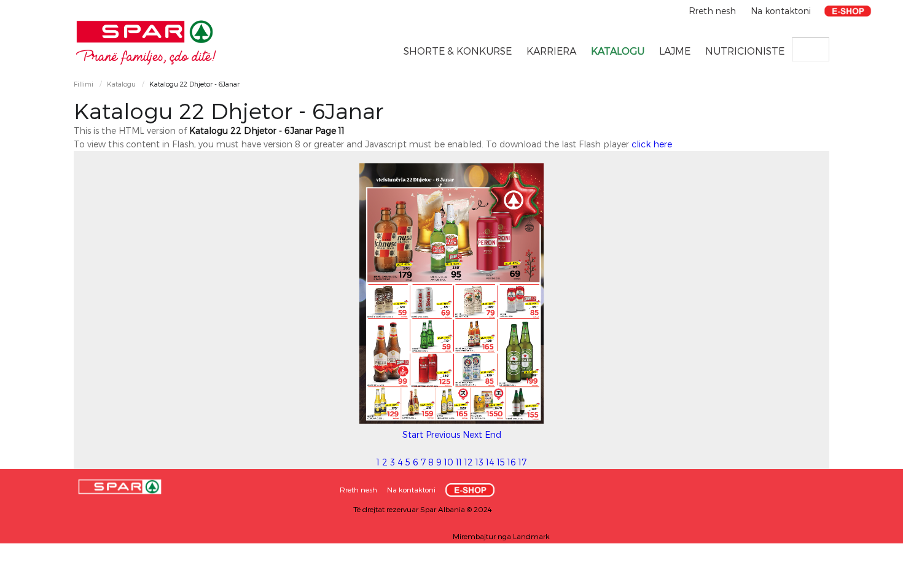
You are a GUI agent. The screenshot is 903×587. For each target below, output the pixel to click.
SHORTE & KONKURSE (458, 50)
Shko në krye (869, 573)
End (493, 434)
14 (490, 462)
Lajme (674, 50)
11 (459, 462)
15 (501, 462)
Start (412, 434)
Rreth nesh (713, 11)
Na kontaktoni (781, 11)
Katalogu (617, 50)
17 (522, 462)
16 (511, 462)
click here (651, 144)
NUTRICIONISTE (744, 50)
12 (468, 462)
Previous (443, 434)
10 (448, 462)
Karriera (551, 50)
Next (472, 434)
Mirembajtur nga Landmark (501, 536)
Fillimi (83, 84)
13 (479, 462)
